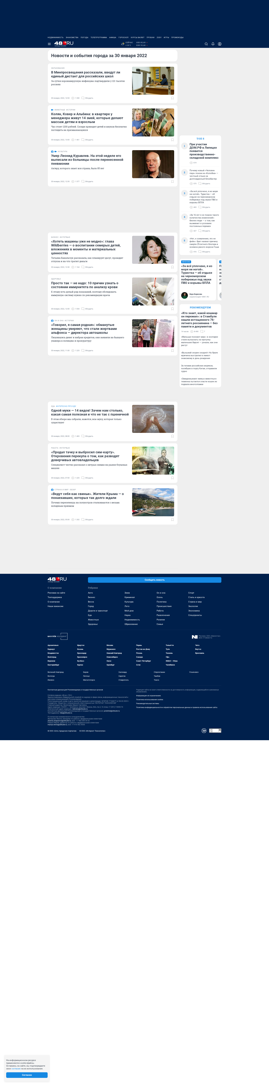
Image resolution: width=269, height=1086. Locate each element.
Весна (91, 602)
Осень (160, 597)
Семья (160, 624)
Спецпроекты (195, 615)
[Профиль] (219, 44)
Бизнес (91, 597)
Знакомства (72, 37)
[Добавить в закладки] (172, 98)
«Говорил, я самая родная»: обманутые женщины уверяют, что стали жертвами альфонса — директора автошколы (84, 329)
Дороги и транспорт (98, 610)
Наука (127, 615)
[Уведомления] (213, 44)
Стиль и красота (196, 597)
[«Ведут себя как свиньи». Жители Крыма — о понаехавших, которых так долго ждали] (153, 502)
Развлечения (163, 615)
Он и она (161, 593)
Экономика (194, 610)
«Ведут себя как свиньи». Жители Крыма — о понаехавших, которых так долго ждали (87, 496)
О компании (54, 602)
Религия (161, 619)
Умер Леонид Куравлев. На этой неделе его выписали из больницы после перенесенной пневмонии (87, 160)
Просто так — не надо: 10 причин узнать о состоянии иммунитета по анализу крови (84, 285)
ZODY (159, 37)
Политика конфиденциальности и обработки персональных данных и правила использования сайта (176, 707)
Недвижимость (56, 37)
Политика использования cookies (149, 700)
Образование (131, 624)
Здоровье (93, 624)
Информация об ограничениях (148, 696)
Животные (93, 619)
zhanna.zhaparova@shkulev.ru (59, 721)
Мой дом (129, 610)
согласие (16, 1068)
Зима (127, 593)
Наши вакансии (55, 606)
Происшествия (164, 606)
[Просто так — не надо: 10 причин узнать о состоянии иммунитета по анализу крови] (153, 292)
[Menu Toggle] (49, 44)
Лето (127, 606)
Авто (90, 593)
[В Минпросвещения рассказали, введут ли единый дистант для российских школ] (153, 81)
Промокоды (177, 37)
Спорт (191, 593)
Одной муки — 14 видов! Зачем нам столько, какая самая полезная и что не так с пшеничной (90, 412)
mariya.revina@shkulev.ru (57, 725)
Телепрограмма (99, 37)
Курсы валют (137, 37)
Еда (90, 615)
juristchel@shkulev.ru (112, 711)
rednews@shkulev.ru (80, 709)
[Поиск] (206, 44)
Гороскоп (124, 37)
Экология (193, 606)
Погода (84, 37)
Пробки (151, 37)
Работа (160, 610)
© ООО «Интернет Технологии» (92, 731)
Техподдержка (55, 597)
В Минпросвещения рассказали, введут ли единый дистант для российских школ (85, 74)
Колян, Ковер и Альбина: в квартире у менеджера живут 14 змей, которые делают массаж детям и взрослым (87, 118)
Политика (161, 602)
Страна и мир (195, 602)
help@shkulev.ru (66, 713)
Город (91, 606)
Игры (166, 37)
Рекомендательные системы (147, 704)
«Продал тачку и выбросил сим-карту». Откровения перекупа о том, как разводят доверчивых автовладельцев (85, 456)
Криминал (130, 597)
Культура (129, 602)
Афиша (112, 37)
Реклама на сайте (56, 593)
